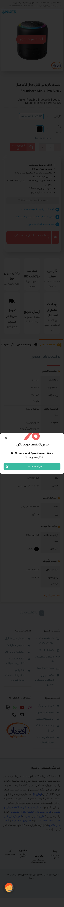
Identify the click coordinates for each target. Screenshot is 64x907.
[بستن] (6, 438)
